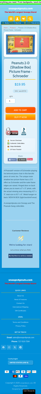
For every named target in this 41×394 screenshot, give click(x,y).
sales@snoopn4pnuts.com (23, 337)
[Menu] (11, 18)
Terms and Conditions (20, 322)
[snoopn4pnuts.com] (20, 10)
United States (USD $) (19, 362)
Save (30, 159)
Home (6, 28)
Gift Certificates (20, 311)
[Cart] (23, 18)
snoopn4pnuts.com (26, 383)
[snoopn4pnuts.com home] (20, 284)
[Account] (17, 18)
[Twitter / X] (15, 347)
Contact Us (20, 303)
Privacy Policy (21, 326)
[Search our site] (30, 18)
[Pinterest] (20, 347)
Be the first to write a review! (20, 256)
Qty (11, 96)
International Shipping (20, 307)
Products (13, 28)
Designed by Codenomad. (20, 389)
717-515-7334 (24, 341)
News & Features (20, 299)
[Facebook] (3, 347)
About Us (20, 296)
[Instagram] (9, 347)
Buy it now (20, 117)
